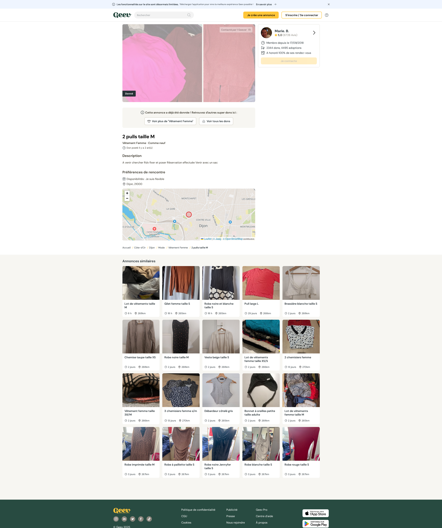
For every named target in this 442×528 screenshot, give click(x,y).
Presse (230, 516)
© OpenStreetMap (233, 238)
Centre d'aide (264, 516)
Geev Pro (261, 510)
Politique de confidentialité (198, 510)
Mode (161, 247)
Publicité (231, 510)
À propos (261, 522)
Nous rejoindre (235, 522)
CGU (184, 516)
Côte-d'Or (140, 247)
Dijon (152, 247)
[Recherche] (189, 15)
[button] (127, 193)
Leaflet (207, 238)
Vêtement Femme (178, 247)
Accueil (126, 247)
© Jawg (217, 238)
